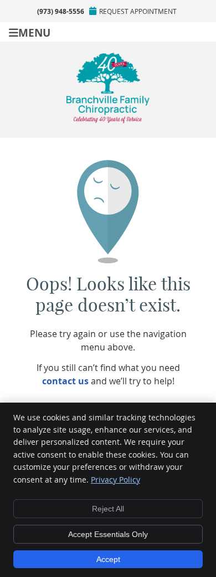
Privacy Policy (115, 479)
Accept (108, 559)
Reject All (108, 508)
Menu (34, 32)
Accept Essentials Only (108, 534)
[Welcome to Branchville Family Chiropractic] (108, 120)
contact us (65, 381)
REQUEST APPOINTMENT (138, 11)
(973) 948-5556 (60, 11)
